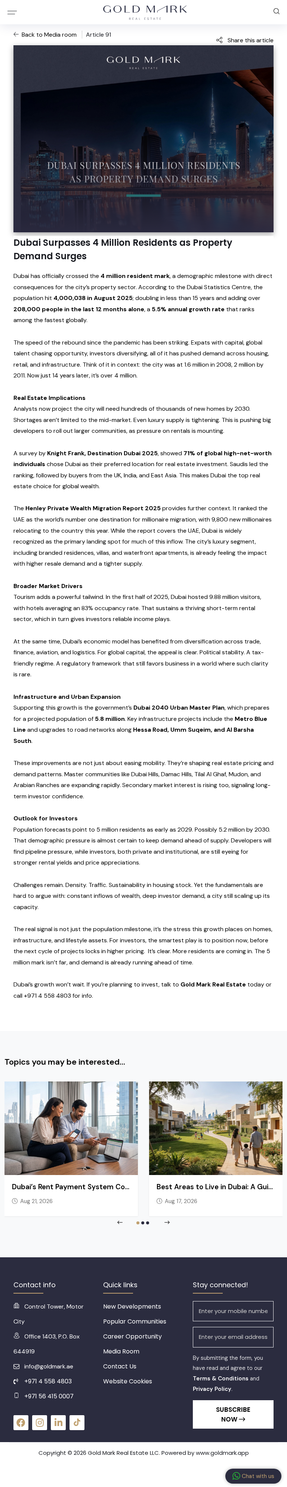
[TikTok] (77, 1422)
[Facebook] (20, 1422)
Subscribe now (233, 1414)
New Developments (132, 1306)
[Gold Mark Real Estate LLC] (145, 12)
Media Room (121, 1351)
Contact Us (119, 1366)
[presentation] (120, 1222)
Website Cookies (127, 1381)
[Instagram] (39, 1422)
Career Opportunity (132, 1336)
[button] (137, 1222)
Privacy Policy (212, 1389)
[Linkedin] (58, 1422)
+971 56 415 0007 (49, 1396)
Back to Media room (50, 35)
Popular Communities (134, 1321)
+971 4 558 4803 (48, 1381)
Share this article (250, 40)
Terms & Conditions (221, 1378)
